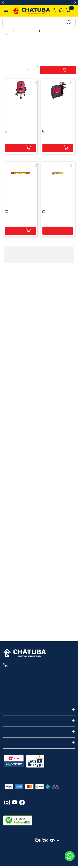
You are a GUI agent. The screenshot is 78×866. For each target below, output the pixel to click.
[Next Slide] (75, 2)
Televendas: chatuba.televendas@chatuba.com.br (38, 699)
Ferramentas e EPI (26, 31)
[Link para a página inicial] (8, 31)
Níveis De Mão (18, 35)
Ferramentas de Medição (56, 31)
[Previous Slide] (3, 2)
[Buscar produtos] (68, 22)
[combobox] (39, 22)
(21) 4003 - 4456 (27, 665)
